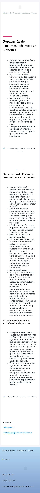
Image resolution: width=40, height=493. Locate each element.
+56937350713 (8, 428)
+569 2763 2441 (9, 480)
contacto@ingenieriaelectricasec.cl (17, 433)
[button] (20, 7)
